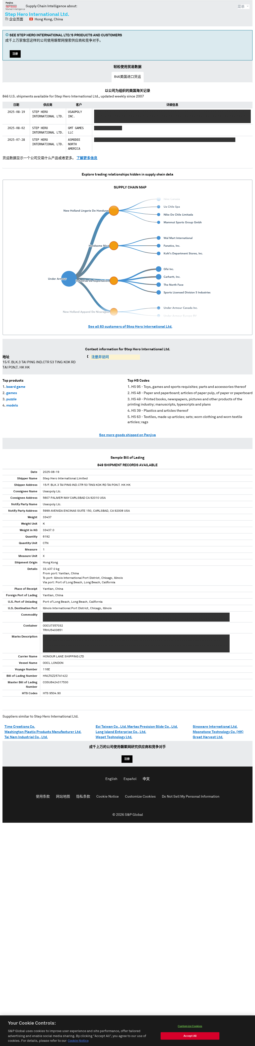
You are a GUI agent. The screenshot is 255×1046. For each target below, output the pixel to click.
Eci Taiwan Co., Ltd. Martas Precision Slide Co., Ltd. (137, 726)
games (11, 393)
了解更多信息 (86, 158)
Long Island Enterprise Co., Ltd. (121, 732)
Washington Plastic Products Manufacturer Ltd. (42, 732)
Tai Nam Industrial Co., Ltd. (26, 737)
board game (15, 387)
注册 (15, 53)
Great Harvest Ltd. (208, 737)
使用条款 (43, 796)
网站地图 (63, 796)
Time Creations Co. (19, 726)
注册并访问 (100, 357)
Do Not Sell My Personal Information (190, 796)
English (111, 779)
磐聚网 (15, 6)
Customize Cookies (140, 796)
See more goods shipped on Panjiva (127, 435)
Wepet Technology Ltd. (114, 737)
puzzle (11, 399)
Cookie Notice (107, 796)
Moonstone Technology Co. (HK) (218, 732)
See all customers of (130, 326)
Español (130, 779)
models (12, 405)
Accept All (190, 1036)
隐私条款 (83, 796)
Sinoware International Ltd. (215, 726)
